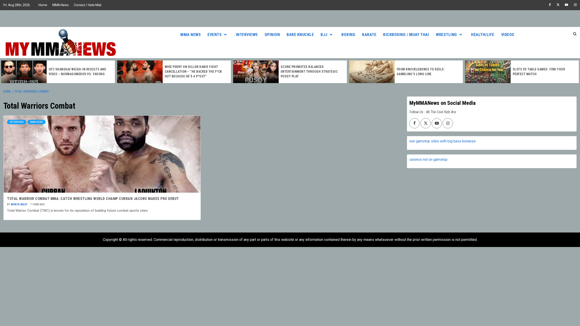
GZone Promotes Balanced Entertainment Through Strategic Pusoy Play (309, 71)
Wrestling (446, 34)
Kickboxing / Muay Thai (406, 34)
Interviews (247, 34)
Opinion (272, 34)
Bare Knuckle (300, 34)
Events (215, 34)
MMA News (60, 5)
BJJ (324, 34)
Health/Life (482, 34)
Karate (369, 34)
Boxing (348, 34)
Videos (507, 34)
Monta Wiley (19, 204)
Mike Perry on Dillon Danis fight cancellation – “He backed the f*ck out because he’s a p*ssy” (193, 71)
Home (43, 5)
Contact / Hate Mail (87, 5)
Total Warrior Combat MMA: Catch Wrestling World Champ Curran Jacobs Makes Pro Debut (93, 199)
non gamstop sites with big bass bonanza (442, 141)
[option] (58, 71)
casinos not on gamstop (428, 159)
